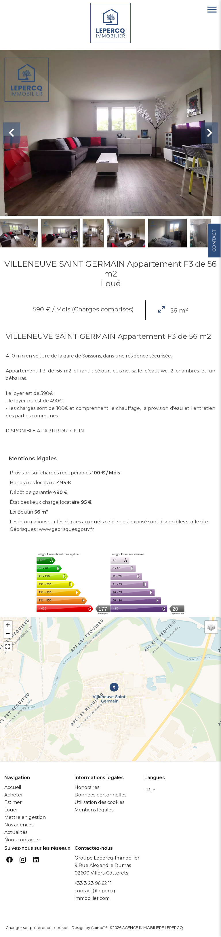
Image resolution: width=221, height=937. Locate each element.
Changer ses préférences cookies (37, 927)
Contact (214, 241)
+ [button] (8, 625)
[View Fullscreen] (7, 646)
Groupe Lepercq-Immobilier (107, 858)
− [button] (8, 633)
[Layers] (211, 627)
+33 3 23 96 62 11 (93, 883)
